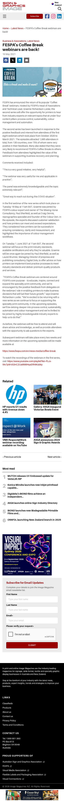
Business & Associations (14, 41)
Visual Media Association (14, 770)
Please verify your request (20, 626)
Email (9, 615)
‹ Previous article (11, 457)
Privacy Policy (9, 720)
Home (5, 28)
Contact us (7, 716)
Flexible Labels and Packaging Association (22, 774)
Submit (32, 645)
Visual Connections (11, 779)
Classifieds (7, 703)
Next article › (55, 457)
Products (6, 707)
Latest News (17, 28)
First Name (11, 594)
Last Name (11, 605)
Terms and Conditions (13, 725)
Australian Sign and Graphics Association (22, 761)
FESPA (5, 766)
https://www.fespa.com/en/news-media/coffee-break (29, 351)
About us (6, 712)
